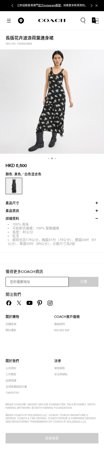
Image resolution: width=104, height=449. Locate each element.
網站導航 (11, 330)
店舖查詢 (11, 324)
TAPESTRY (12, 392)
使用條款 (59, 368)
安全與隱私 (60, 374)
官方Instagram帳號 (49, 5)
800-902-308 (61, 330)
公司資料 (11, 368)
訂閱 (83, 281)
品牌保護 (11, 380)
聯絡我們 (59, 324)
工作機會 (11, 374)
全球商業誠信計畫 (16, 386)
